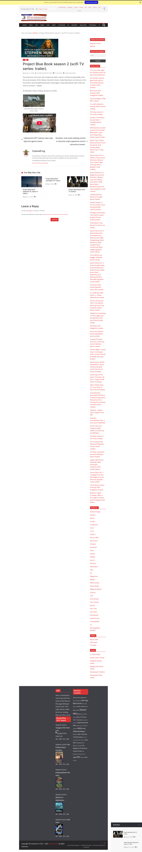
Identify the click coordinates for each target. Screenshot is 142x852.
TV (99, 25)
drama (79, 714)
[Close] (140, 2)
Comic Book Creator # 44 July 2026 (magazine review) (97, 487)
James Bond (85, 720)
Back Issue (77, 703)
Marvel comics (80, 725)
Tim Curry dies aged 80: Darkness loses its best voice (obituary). (97, 72)
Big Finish (75, 706)
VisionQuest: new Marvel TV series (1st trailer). (97, 225)
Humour (93, 563)
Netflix (84, 728)
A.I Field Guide (95, 654)
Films (48, 25)
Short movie (94, 602)
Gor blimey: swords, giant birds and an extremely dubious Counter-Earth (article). (97, 82)
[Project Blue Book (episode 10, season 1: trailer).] (31, 177)
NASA (79, 728)
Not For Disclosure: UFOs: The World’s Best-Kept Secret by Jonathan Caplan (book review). (97, 305)
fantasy (74, 717)
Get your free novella (91, 2)
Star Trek (93, 609)
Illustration (61, 25)
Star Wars (93, 612)
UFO (78, 757)
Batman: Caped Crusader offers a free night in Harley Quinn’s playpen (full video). (97, 497)
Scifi (99, 7)
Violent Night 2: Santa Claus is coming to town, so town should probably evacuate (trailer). (97, 354)
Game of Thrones (81, 717)
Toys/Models (92, 25)
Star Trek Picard (82, 740)
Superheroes (94, 618)
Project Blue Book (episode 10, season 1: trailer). (30, 191)
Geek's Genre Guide (97, 658)
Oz (64, 739)
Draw (83, 714)
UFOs (85, 757)
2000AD (74, 697)
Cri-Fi (92, 531)
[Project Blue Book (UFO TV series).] (77, 177)
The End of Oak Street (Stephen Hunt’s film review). (97, 287)
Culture (76, 7)
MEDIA (92, 580)
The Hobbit (79, 745)
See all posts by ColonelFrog (40, 163)
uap (74, 757)
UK (57, 739)
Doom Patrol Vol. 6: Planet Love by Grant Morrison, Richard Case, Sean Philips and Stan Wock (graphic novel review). (97, 162)
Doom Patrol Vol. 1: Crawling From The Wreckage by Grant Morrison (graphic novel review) (97, 477)
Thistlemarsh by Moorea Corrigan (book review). (96, 196)
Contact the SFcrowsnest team (99, 845)
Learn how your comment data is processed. (55, 214)
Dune (85, 714)
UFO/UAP (82, 757)
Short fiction (94, 599)
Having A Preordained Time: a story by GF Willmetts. (98, 420)
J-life (86, 7)
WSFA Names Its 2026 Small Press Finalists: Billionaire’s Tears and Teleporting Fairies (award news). (98, 132)
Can (67, 739)
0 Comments (58, 73)
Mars (74, 725)
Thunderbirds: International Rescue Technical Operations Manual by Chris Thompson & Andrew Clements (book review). (97, 400)
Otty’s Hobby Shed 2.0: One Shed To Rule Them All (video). (97, 387)
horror (75, 720)
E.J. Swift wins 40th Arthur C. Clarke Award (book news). (97, 295)
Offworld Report (96, 589)
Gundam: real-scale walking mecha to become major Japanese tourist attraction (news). (70, 141)
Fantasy (81, 7)
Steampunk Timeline (97, 672)
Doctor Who (94, 538)
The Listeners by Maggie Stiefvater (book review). (96, 257)
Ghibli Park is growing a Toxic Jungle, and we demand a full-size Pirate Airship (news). (97, 318)
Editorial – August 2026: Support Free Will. (97, 412)
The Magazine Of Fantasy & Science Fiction (80, 748)
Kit (68, 25)
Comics (42, 25)
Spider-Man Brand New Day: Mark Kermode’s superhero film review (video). (96, 464)
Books (31, 25)
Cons (36, 25)
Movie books (94, 583)
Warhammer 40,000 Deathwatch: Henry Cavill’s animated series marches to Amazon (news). (97, 367)
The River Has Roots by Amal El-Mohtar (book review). (97, 454)
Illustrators (80, 720)
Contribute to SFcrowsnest (86, 845)
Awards (24, 25)
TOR (84, 754)
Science (95, 7)
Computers (70, 7)
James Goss (75, 722)
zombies (74, 760)
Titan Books (81, 754)
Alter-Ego (84, 700)
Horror (89, 7)
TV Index (93, 645)
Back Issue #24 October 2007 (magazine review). (45, 9)
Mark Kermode (83, 723)
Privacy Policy (86, 847)
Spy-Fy (79, 10)
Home (35, 33)
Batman (83, 703)
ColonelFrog (40, 73)
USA (60, 739)
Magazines (74, 25)
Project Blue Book (70, 73)
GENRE (92, 557)
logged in (31, 210)
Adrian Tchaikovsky (77, 700)
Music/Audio (83, 25)
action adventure (81, 697)
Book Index (94, 639)
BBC (86, 703)
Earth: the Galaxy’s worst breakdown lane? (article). (96, 333)
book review (80, 706)
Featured (93, 547)
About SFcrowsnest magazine (73, 845)
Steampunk (94, 615)
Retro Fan (75, 734)
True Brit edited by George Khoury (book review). (98, 106)
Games (54, 25)
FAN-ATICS (94, 541)
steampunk (79, 742)
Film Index (93, 642)
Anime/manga (62, 7)
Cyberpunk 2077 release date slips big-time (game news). (38, 139)
